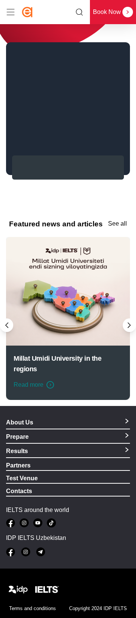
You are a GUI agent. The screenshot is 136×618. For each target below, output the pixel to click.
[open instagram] (24, 522)
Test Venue (22, 478)
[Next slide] (129, 325)
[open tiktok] (51, 522)
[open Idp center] (18, 590)
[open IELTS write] (47, 590)
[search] (79, 12)
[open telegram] (40, 552)
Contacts (19, 491)
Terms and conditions (32, 608)
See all (117, 224)
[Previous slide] (6, 325)
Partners (18, 465)
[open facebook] (10, 522)
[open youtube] (37, 522)
